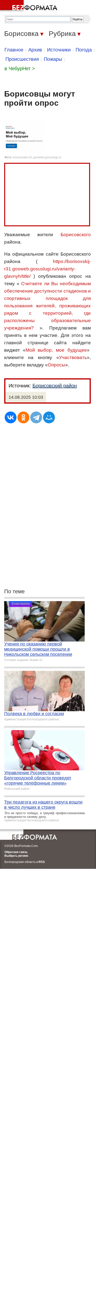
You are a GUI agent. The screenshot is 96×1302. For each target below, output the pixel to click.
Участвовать (73, 357)
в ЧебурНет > (19, 68)
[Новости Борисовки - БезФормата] (29, 6)
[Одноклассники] (23, 417)
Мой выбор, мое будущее (56, 350)
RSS (42, 862)
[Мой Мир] (49, 417)
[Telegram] (36, 417)
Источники (59, 49)
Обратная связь (16, 852)
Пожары (53, 59)
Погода (84, 49)
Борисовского (76, 234)
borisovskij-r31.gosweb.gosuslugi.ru (37, 157)
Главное (13, 49)
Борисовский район (54, 385)
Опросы (56, 364)
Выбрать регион (16, 855)
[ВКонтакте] (10, 417)
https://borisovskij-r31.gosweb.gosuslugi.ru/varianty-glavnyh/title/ (47, 269)
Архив (35, 49)
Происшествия (22, 59)
